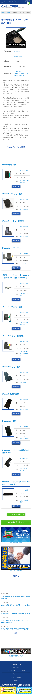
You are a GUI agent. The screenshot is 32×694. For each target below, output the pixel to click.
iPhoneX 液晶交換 (9, 165)
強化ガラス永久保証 (16, 677)
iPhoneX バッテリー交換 (11, 248)
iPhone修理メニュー (16, 664)
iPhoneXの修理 (24, 170)
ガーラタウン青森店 (24, 294)
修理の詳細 (16, 186)
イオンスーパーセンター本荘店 (24, 437)
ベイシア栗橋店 (24, 209)
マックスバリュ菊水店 (24, 469)
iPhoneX (17, 51)
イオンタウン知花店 (24, 501)
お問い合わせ (16, 667)
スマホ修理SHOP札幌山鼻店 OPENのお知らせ (15, 613)
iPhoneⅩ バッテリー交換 (12, 307)
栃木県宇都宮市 (19, 56)
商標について (16, 674)
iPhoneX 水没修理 (9, 421)
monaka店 (23, 264)
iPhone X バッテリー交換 (12, 194)
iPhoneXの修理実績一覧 (16, 514)
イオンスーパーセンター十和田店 (24, 353)
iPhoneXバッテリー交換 (11, 367)
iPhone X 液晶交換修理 (10, 394)
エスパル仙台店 (24, 236)
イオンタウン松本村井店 (24, 181)
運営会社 (16, 680)
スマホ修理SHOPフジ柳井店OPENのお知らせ (15, 629)
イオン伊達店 (23, 382)
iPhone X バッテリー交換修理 (13, 221)
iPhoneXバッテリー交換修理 (12, 336)
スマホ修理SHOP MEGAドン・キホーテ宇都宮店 (21, 73)
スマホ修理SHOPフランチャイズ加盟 (16, 670)
